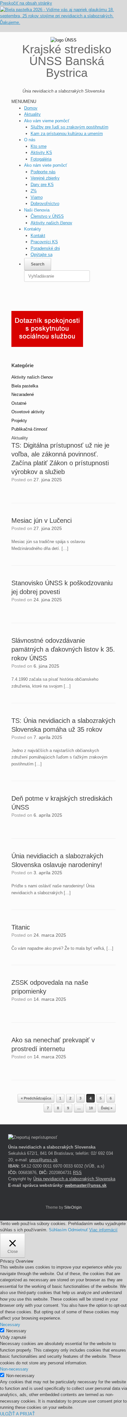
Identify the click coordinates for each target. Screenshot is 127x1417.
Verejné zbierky (45, 178)
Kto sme (39, 146)
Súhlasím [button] (58, 1229)
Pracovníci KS (44, 241)
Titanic (20, 927)
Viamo (37, 197)
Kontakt (38, 235)
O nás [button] (29, 139)
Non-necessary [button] (14, 1369)
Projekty (19, 420)
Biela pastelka (24, 386)
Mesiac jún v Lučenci (41, 520)
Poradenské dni (45, 248)
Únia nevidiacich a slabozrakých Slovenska (74, 1178)
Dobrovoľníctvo (45, 203)
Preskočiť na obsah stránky (26, 3)
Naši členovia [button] (36, 210)
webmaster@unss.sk (85, 1185)
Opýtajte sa (41, 254)
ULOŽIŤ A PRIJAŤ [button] (17, 1413)
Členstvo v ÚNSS (47, 216)
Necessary (16, 1330)
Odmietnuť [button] (78, 1229)
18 (91, 1108)
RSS (77, 1172)
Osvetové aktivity (28, 411)
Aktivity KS (41, 152)
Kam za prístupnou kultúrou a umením (67, 133)
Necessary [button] (10, 1324)
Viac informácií (103, 1229)
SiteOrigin (73, 1207)
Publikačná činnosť (29, 429)
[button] (23, 101)
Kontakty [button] (32, 229)
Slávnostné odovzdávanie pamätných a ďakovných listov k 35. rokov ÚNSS (63, 649)
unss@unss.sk (43, 1159)
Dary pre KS (42, 184)
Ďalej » (106, 1108)
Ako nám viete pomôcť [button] (45, 165)
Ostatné (18, 403)
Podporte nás (43, 171)
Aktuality (32, 114)
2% (34, 190)
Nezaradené (22, 394)
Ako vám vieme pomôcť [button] (46, 120)
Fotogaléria (41, 159)
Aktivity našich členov (51, 222)
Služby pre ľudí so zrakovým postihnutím (69, 127)
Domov (30, 108)
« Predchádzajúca (36, 1098)
